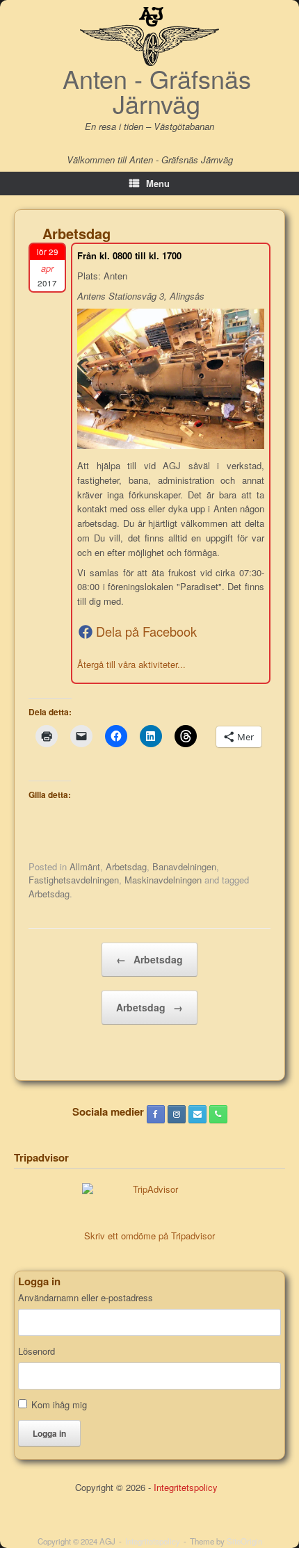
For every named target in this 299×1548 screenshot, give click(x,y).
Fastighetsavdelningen (74, 879)
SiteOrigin (244, 1541)
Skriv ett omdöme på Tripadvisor (149, 1235)
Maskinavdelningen (163, 879)
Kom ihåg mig (59, 1404)
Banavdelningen (184, 866)
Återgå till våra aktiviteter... (131, 664)
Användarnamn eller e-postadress (85, 1298)
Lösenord (36, 1351)
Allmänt (85, 866)
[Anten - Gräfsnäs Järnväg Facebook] (156, 1114)
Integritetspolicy (186, 1487)
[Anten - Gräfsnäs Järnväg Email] (197, 1114)
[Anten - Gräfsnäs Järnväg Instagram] (177, 1114)
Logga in (49, 1433)
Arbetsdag (126, 866)
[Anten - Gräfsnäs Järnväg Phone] (218, 1114)
